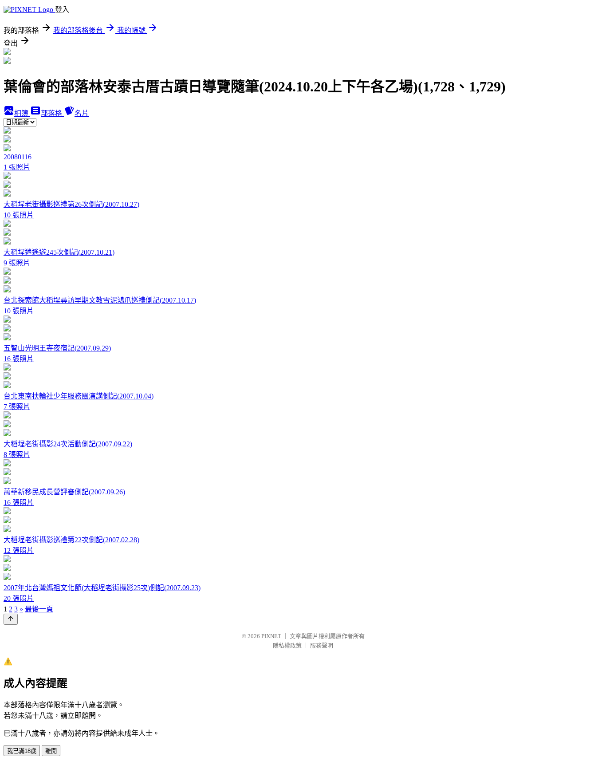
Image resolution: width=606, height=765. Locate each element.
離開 (51, 751)
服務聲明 (321, 645)
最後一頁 (39, 609)
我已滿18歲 (21, 751)
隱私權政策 (287, 645)
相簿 (22, 113)
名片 (82, 113)
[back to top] (11, 619)
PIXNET (271, 636)
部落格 (52, 113)
